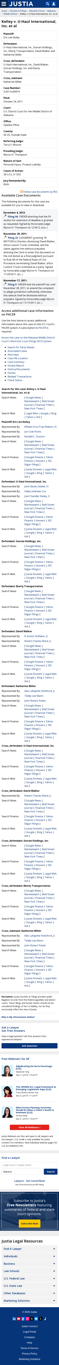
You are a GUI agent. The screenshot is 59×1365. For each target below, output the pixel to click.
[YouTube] (18, 1319)
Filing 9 (12, 284)
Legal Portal (29, 1331)
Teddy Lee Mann (33, 695)
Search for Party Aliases (21, 347)
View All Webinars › (29, 1127)
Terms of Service (29, 1348)
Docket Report (16, 365)
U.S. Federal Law (14, 1278)
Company (29, 1337)
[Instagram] (27, 1319)
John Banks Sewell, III (36, 486)
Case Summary (16, 362)
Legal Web (32, 413)
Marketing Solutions (17, 1300)
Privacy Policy (29, 1353)
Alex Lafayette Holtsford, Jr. (39, 691)
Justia (34, 1312)
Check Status (15, 380)
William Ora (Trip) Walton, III (40, 426)
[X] (40, 1319)
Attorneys (13, 354)
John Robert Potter (35, 700)
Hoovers (40, 461)
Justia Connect (29, 1326)
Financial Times (44, 405)
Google (44, 413)
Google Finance (34, 457)
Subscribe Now (29, 1223)
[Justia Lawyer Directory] (45, 1319)
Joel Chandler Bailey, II (37, 496)
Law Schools (11, 1271)
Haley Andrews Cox (35, 491)
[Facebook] (23, 1319)
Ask (38, 417)
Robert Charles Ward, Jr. (38, 641)
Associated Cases (17, 351)
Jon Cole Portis (32, 431)
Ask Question (29, 1045)
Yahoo (30, 417)
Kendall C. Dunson (34, 436)
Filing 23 (13, 237)
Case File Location (18, 358)
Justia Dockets (34, 469)
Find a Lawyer (11, 1158)
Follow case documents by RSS (40, 191)
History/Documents (19, 369)
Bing (53, 413)
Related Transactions (20, 376)
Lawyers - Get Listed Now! (29, 1181)
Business (9, 1263)
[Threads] (32, 1319)
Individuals (11, 1256)
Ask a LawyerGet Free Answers (13, 1029)
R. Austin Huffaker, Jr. (36, 636)
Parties (12, 373)
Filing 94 (13, 216)
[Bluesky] (36, 1319)
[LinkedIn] (14, 1319)
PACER (42, 327)
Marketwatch (31, 401)
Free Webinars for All (15, 1059)
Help (29, 1342)
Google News (33, 397)
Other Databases (14, 1293)
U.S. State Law (13, 1286)
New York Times (33, 408)
